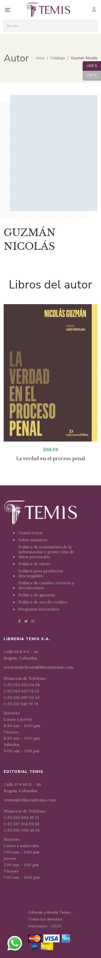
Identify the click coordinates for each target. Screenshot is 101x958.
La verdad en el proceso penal (50, 458)
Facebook (19, 621)
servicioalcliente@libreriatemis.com (38, 667)
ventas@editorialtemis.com (30, 800)
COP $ (90, 75)
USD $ (90, 65)
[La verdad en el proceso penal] (50, 373)
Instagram (32, 621)
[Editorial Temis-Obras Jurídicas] (48, 10)
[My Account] (94, 10)
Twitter (26, 621)
